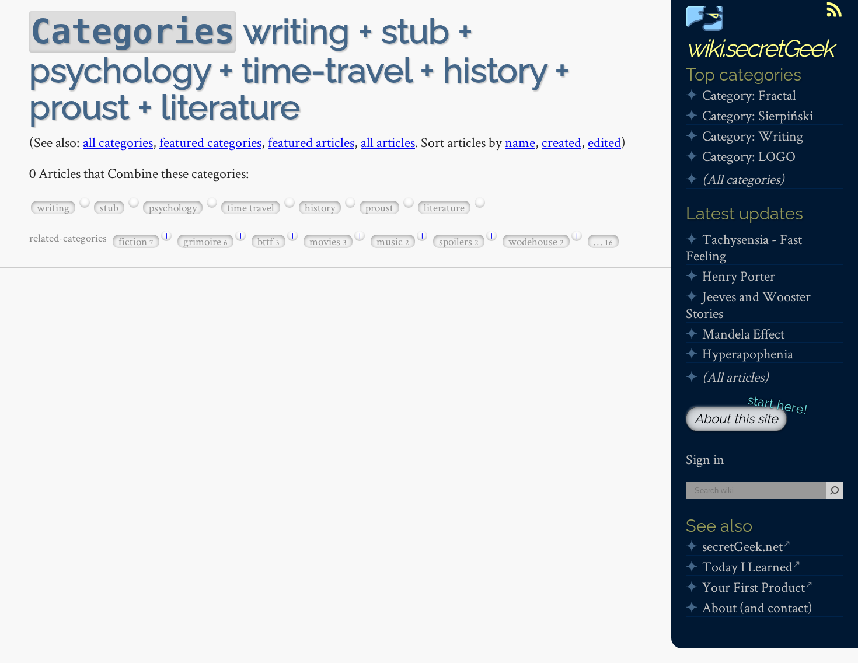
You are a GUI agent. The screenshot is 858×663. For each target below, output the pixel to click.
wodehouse (536, 241)
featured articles (311, 142)
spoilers (459, 241)
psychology (173, 207)
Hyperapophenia (747, 353)
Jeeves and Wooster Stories (748, 304)
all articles (388, 142)
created (561, 142)
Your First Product (753, 587)
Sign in (705, 459)
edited (604, 142)
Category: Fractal (749, 95)
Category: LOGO (749, 156)
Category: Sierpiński (757, 115)
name (520, 142)
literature (444, 207)
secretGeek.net (742, 546)
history (320, 207)
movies (328, 241)
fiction (136, 241)
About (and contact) (757, 607)
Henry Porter (738, 276)
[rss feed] (834, 9)
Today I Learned (747, 566)
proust (379, 207)
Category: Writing (752, 136)
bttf (268, 241)
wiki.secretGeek (759, 48)
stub (109, 207)
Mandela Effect (743, 333)
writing (53, 207)
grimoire (205, 241)
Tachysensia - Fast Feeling (744, 247)
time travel (250, 207)
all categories (118, 142)
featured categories (210, 142)
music (392, 241)
